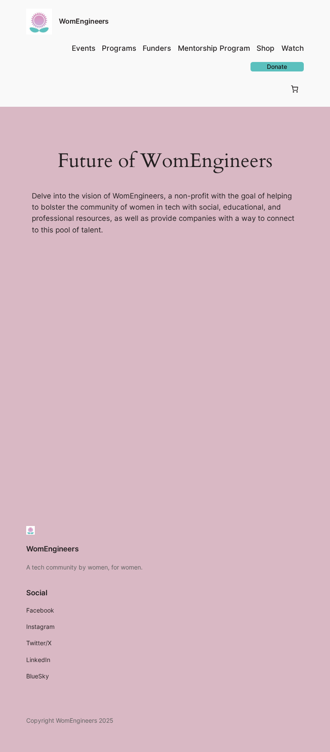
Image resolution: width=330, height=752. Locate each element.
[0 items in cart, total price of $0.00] (295, 89)
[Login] (33, 89)
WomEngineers (84, 21)
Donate (277, 66)
